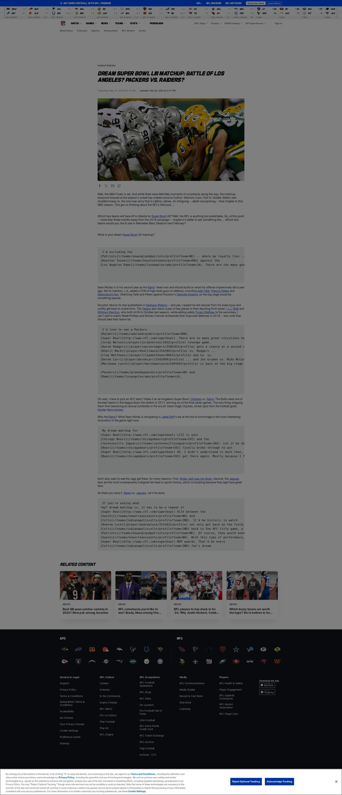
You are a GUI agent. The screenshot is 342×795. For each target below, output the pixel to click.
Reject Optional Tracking (246, 781)
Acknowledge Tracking (279, 781)
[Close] (336, 782)
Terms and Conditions (143, 774)
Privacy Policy (66, 777)
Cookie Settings (137, 791)
